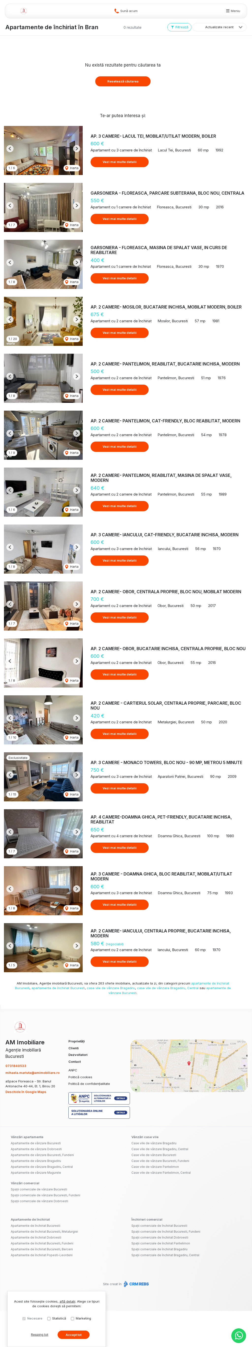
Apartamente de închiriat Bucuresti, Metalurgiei (44, 1231)
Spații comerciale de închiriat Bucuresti (159, 1225)
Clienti (73, 1048)
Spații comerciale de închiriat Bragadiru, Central (165, 1255)
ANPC (72, 1070)
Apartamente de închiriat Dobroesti (36, 1237)
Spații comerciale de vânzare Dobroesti (39, 1201)
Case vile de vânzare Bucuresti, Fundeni (160, 1161)
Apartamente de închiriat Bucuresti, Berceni (42, 1249)
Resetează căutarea (123, 81)
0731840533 (15, 1066)
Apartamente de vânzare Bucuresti (36, 1143)
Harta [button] (74, 168)
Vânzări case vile (144, 1137)
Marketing (83, 1318)
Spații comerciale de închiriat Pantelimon (160, 1243)
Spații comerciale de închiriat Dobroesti (159, 1237)
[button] (10, 148)
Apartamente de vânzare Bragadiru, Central (42, 1167)
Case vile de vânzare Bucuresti (153, 1155)
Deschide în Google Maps (25, 1092)
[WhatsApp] (238, 1335)
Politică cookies (80, 1077)
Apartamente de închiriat (30, 1219)
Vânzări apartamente (27, 1137)
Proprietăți (76, 1041)
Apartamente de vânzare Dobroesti (36, 1149)
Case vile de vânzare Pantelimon (155, 1167)
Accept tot (73, 1335)
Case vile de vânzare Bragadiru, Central (159, 1149)
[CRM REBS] (136, 1284)
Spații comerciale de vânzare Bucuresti (39, 1189)
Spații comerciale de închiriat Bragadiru (159, 1249)
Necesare (34, 1318)
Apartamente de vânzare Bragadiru (36, 1161)
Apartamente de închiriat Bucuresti (35, 1225)
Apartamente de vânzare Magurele (36, 1172)
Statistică (59, 1318)
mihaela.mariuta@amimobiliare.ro (32, 1073)
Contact (74, 1062)
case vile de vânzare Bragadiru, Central (168, 988)
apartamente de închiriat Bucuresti (58, 988)
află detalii (67, 1301)
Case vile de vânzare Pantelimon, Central (161, 1172)
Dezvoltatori (78, 1055)
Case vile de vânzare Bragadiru (153, 1143)
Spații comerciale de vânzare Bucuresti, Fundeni (45, 1195)
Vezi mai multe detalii (120, 162)
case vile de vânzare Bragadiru (111, 988)
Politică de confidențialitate (89, 1084)
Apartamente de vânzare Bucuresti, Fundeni (42, 1155)
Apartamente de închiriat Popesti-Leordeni (42, 1255)
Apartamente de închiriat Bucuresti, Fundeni (42, 1243)
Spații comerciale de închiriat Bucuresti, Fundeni (165, 1231)
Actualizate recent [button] (219, 27)
